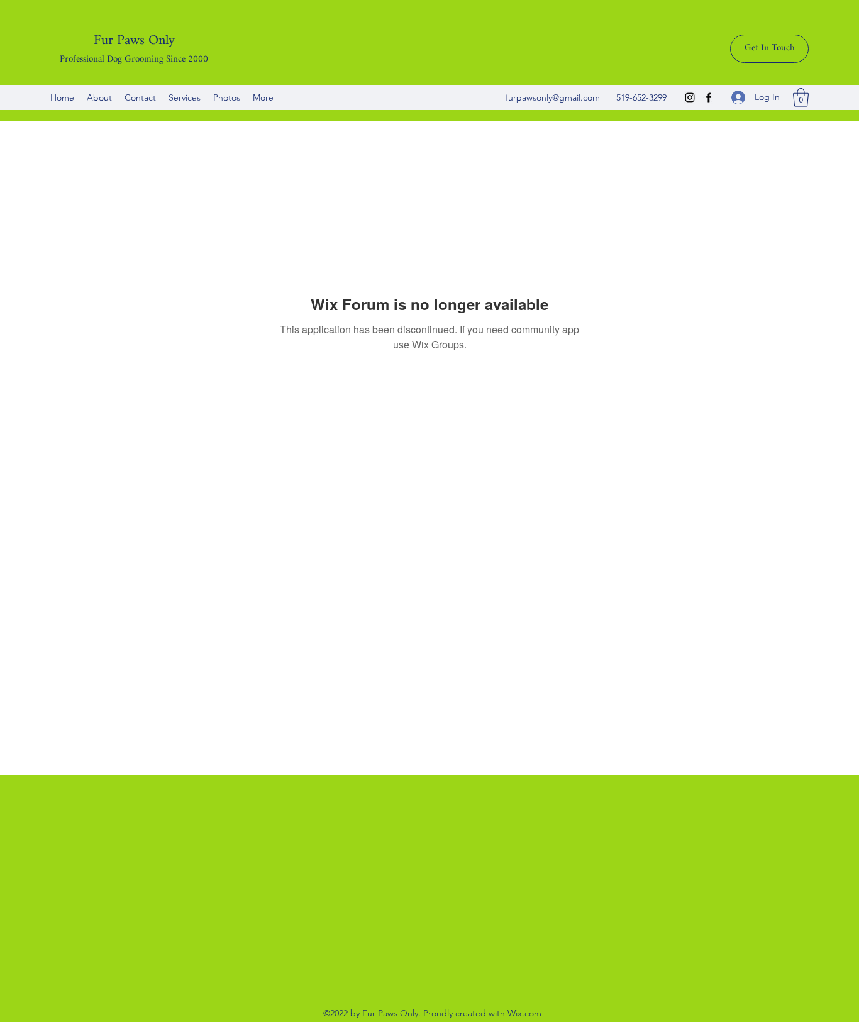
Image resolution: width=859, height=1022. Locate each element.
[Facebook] (708, 97)
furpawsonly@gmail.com (553, 97)
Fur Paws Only (134, 40)
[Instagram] (690, 97)
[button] (801, 97)
